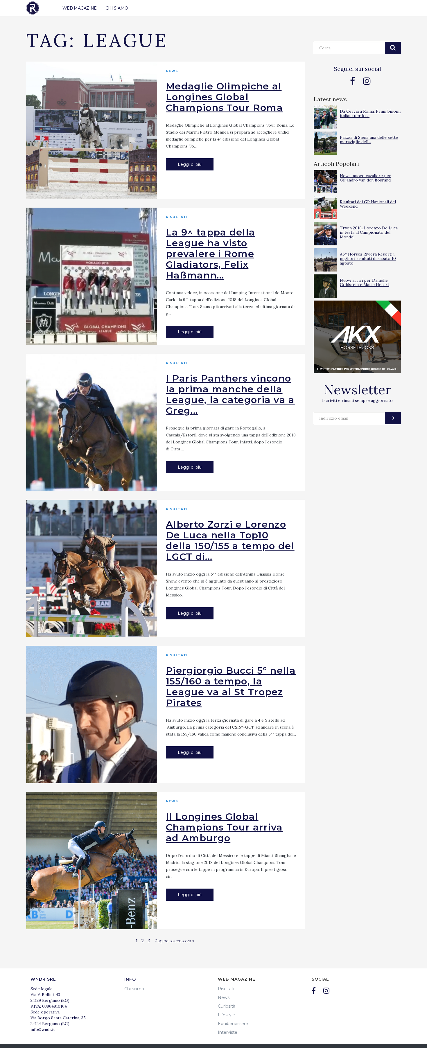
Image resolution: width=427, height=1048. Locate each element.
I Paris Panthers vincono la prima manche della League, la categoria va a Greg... (230, 394)
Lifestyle (226, 1015)
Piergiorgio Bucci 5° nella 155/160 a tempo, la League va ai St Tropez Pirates (231, 686)
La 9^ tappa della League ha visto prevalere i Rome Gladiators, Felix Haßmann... (210, 254)
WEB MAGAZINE (79, 8)
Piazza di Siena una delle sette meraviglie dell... (369, 139)
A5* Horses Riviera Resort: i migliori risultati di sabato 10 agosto (368, 258)
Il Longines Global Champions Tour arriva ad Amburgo (224, 827)
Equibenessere (233, 1023)
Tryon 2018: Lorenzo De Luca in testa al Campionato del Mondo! (369, 232)
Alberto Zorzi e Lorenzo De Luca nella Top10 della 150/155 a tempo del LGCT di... (230, 540)
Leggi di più (190, 164)
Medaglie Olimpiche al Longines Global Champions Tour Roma (224, 96)
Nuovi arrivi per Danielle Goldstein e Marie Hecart (364, 282)
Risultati (177, 217)
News (172, 71)
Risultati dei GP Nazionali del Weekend (368, 204)
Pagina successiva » (174, 940)
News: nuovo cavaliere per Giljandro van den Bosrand (365, 178)
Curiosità (226, 1006)
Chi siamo (134, 988)
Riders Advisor (32, 8)
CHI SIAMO (116, 8)
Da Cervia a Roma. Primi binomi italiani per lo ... (370, 113)
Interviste (227, 1032)
